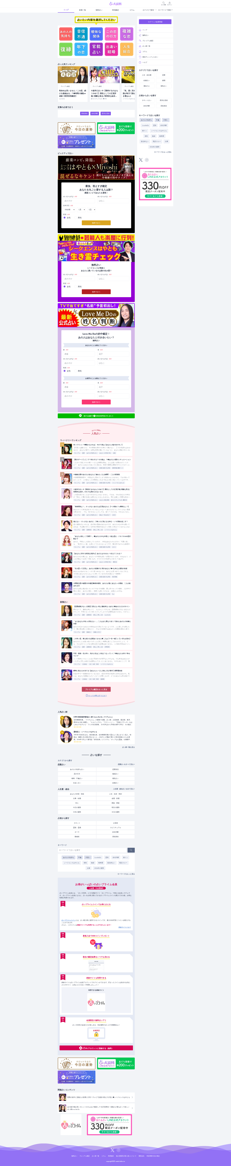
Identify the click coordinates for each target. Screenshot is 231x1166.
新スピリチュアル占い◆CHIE (119, 500)
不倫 (79, 857)
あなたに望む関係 (104, 500)
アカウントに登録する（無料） (100, 1048)
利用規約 (111, 1156)
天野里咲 (107, 647)
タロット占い (146, 100)
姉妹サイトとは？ (125, 927)
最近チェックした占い (150, 57)
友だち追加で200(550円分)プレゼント (99, 415)
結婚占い (115, 783)
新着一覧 (82, 10)
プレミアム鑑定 (147, 41)
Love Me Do (107, 615)
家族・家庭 (115, 803)
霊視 (107, 857)
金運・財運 (115, 798)
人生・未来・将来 (94, 664)
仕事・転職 (77, 798)
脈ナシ (125, 857)
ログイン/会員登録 (155, 22)
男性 (80, 217)
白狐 (114, 453)
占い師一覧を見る (128, 747)
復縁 (92, 863)
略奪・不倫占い (77, 778)
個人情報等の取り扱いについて (126, 1156)
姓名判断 (95, 113)
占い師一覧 (146, 46)
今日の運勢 (77, 807)
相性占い (115, 778)
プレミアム (77, 453)
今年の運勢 (77, 812)
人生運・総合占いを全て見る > (124, 789)
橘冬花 (115, 562)
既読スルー (123, 863)
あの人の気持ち (68, 857)
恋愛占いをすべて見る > (126, 764)
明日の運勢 (115, 807)
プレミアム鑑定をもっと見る (96, 689)
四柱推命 (84, 113)
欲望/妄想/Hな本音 (104, 468)
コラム (132, 10)
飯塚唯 (102, 679)
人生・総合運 (146, 75)
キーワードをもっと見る (126, 874)
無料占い (99, 10)
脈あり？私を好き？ (104, 515)
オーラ (77, 832)
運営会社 (141, 1156)
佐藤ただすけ (97, 632)
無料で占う (96, 223)
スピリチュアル (115, 828)
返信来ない (111, 863)
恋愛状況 (89, 530)
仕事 (88, 868)
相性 (85, 863)
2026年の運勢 (99, 868)
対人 (77, 803)
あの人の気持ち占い (92, 453)
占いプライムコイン (68, 920)
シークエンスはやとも (111, 530)
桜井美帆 (114, 577)
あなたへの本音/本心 (105, 453)
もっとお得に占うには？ (97, 695)
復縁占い (89, 632)
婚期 (163, 80)
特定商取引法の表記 (153, 1156)
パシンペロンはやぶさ (118, 483)
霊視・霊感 (77, 828)
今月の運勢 (115, 812)
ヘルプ (144, 62)
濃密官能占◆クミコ (117, 468)
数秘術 (77, 837)
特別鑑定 (115, 10)
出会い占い (77, 783)
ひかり (114, 547)
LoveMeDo (97, 857)
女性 (69, 217)
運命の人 (147, 86)
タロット (77, 823)
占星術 (115, 823)
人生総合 (84, 664)
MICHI (114, 515)
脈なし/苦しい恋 (98, 530)
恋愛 (83, 453)
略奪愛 (100, 863)
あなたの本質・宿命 (77, 794)
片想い (88, 857)
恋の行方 (77, 774)
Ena (113, 594)
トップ (66, 10)
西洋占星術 (106, 113)
